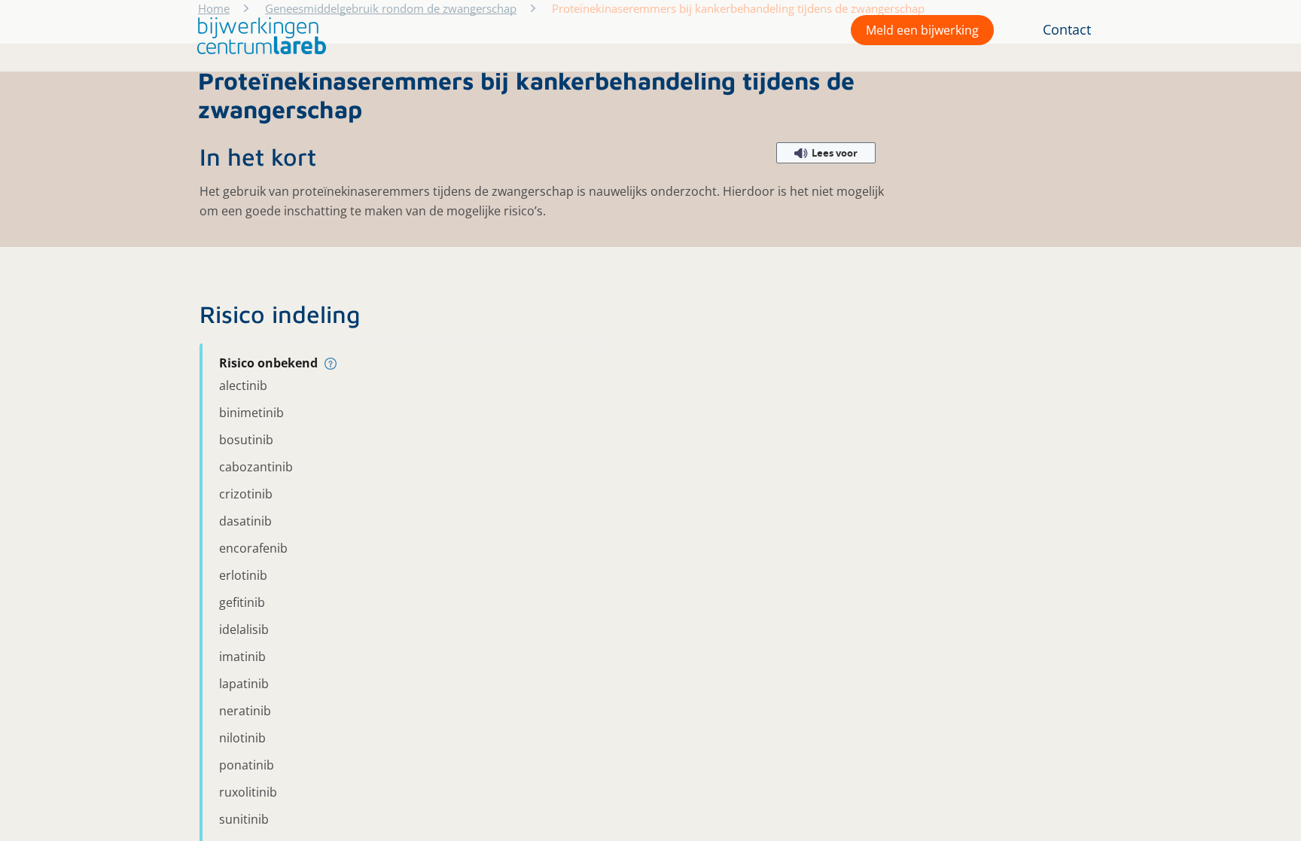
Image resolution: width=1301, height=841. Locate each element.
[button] (258, 35)
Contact (1067, 29)
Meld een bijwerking (922, 30)
